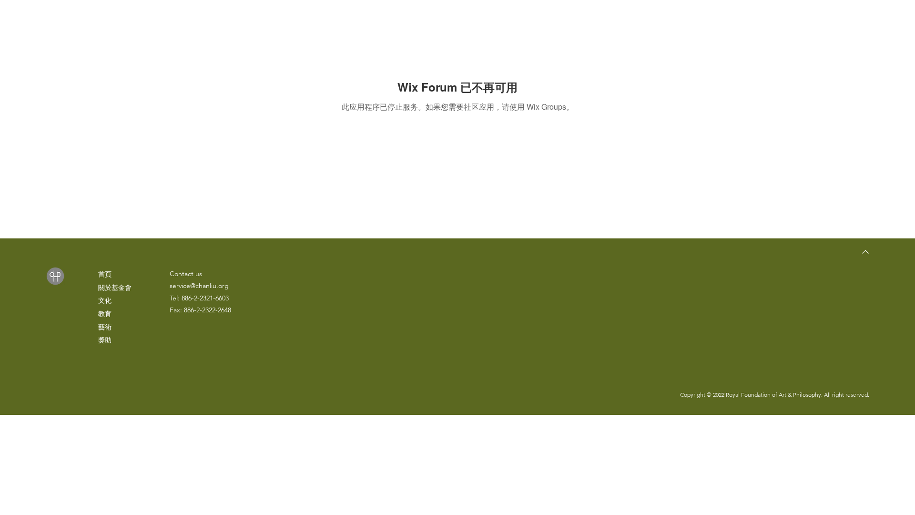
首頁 (105, 274)
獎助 (105, 340)
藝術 (105, 327)
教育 (105, 313)
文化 (105, 300)
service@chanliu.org (199, 285)
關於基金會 (115, 287)
